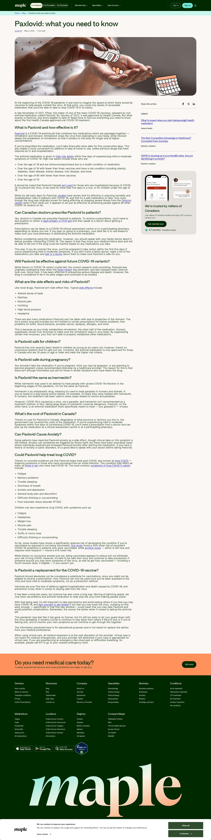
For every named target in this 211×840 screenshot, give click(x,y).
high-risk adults (65, 156)
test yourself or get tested (54, 604)
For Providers (49, 5)
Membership (80, 5)
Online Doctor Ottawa (54, 733)
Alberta (80, 729)
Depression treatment (178, 692)
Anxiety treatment (177, 702)
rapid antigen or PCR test (57, 220)
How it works (113, 5)
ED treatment (175, 699)
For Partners (62, 5)
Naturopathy (113, 699)
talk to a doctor (54, 254)
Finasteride (19, 726)
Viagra (17, 719)
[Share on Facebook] (183, 103)
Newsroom (81, 695)
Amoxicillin (19, 729)
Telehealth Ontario (115, 719)
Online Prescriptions (23, 702)
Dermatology (113, 688)
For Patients (36, 5)
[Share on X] (188, 103)
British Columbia (83, 726)
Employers (143, 692)
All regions (81, 736)
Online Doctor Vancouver (56, 722)
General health (146, 128)
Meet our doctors (21, 692)
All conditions (175, 705)
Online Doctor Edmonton (55, 729)
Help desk (50, 699)
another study (93, 548)
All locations (50, 736)
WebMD (111, 736)
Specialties (96, 5)
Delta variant (65, 269)
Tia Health (112, 733)
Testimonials (51, 695)
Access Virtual (113, 729)
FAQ (47, 692)
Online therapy (114, 692)
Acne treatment (176, 688)
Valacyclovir (19, 733)
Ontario (80, 719)
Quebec (80, 722)
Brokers (142, 699)
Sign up (187, 5)
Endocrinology (113, 695)
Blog (24, 13)
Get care (189, 664)
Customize (184, 833)
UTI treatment (175, 695)
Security (80, 692)
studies (62, 195)
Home (17, 13)
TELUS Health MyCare (117, 726)
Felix (109, 722)
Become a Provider (84, 702)
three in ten (31, 465)
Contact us (50, 702)
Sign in (176, 5)
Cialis (17, 722)
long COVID (121, 460)
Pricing (17, 699)
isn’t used (67, 185)
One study (77, 545)
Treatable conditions (23, 695)
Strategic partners (146, 702)
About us (80, 688)
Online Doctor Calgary (54, 726)
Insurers (142, 695)
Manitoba (80, 733)
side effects (86, 287)
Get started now (156, 224)
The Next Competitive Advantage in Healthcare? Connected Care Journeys (166, 140)
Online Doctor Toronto (54, 719)
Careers (80, 699)
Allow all (185, 826)
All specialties (113, 702)
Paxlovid (19, 133)
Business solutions (148, 146)
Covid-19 (18, 31)
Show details (42, 834)
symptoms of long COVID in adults (110, 465)
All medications (21, 736)
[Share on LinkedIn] (193, 103)
